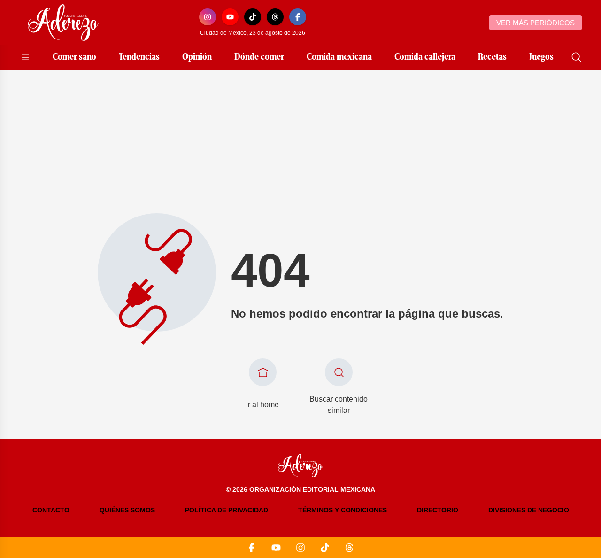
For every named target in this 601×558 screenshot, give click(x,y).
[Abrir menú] (25, 57)
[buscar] (576, 57)
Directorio (437, 510)
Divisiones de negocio (528, 510)
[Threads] (275, 16)
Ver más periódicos (535, 23)
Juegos (541, 57)
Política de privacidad (226, 510)
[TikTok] (252, 16)
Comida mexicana (339, 57)
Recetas (492, 57)
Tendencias (139, 57)
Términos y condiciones (342, 510)
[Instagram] (207, 16)
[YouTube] (230, 16)
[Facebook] (297, 16)
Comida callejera (424, 57)
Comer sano (74, 57)
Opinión (197, 57)
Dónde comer (259, 57)
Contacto (50, 510)
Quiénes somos (127, 510)
